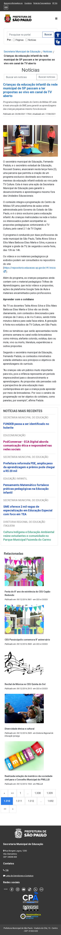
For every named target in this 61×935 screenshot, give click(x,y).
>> (5, 808)
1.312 (31, 800)
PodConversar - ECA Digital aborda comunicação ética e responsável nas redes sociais (27, 445)
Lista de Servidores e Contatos (19, 876)
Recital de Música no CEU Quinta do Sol (25, 684)
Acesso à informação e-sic (13, 3)
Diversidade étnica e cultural (19, 728)
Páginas (20, 40)
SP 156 (54, 3)
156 (6, 870)
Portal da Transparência (42, 3)
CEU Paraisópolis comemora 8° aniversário (27, 639)
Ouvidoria (28, 3)
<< (12, 793)
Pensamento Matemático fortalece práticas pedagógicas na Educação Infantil (26, 488)
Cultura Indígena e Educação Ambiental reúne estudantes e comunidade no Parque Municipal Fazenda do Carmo (28, 535)
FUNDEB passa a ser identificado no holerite (26, 425)
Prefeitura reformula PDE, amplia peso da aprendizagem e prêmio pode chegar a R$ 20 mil (29, 467)
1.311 (19, 800)
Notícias (32, 40)
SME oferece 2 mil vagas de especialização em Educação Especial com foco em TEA (27, 510)
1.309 (50, 793)
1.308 (38, 793)
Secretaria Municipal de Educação (22, 51)
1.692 (51, 800)
